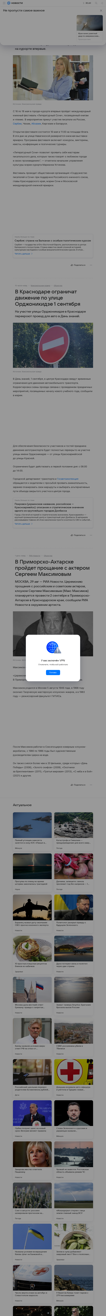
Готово (53, 672)
